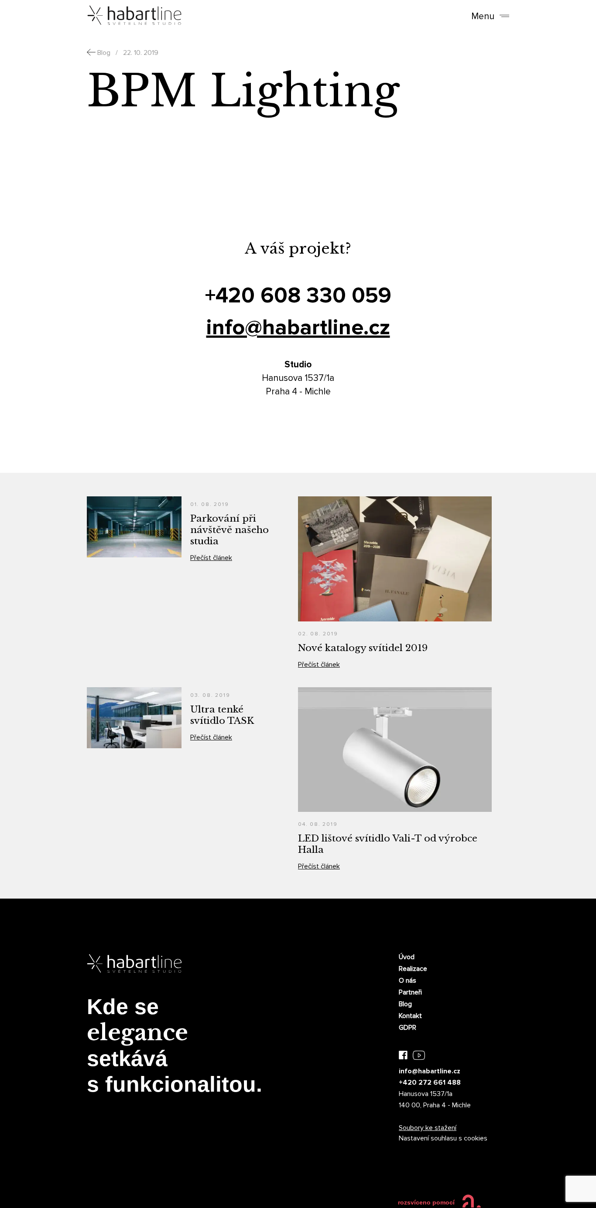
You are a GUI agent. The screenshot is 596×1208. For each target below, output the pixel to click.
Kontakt (410, 1015)
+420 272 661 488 (430, 1082)
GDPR (407, 1027)
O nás (407, 980)
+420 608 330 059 (298, 295)
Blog (405, 1004)
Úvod (406, 957)
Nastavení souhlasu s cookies (443, 1138)
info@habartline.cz (298, 327)
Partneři (410, 992)
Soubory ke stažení (427, 1127)
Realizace (413, 968)
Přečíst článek (211, 557)
